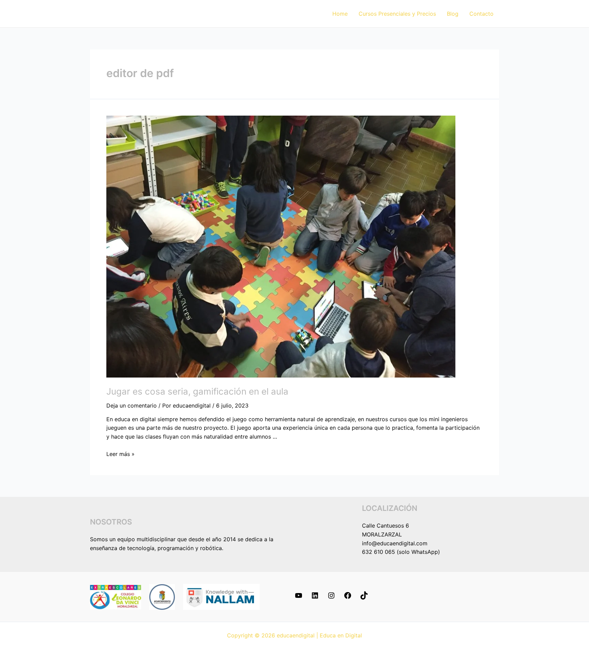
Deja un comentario (131, 405)
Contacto (481, 13)
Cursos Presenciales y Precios (397, 13)
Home (340, 13)
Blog (452, 13)
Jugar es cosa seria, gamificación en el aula (197, 391)
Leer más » (120, 454)
